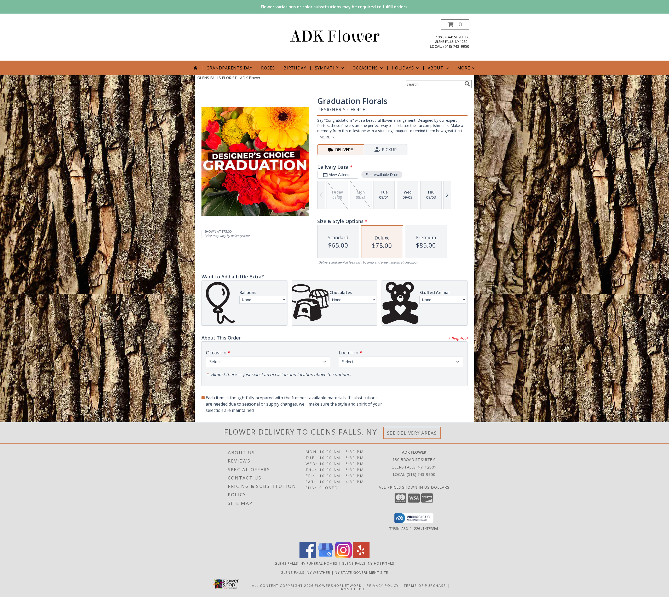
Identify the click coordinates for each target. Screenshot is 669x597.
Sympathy (327, 68)
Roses (268, 68)
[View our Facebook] (307, 556)
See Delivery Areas (412, 433)
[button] (455, 24)
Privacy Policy (383, 585)
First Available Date (382, 174)
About (435, 68)
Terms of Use (350, 589)
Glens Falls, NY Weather (305, 572)
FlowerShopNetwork (338, 585)
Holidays (403, 68)
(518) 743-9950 (456, 46)
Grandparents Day (229, 68)
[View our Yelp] (361, 556)
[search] (467, 84)
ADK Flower (334, 36)
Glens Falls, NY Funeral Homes (305, 563)
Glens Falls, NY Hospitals (368, 563)
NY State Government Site (361, 572)
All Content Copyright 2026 (283, 585)
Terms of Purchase (425, 585)
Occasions (365, 68)
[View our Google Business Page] (325, 556)
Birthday (295, 68)
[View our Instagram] (343, 556)
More (463, 68)
